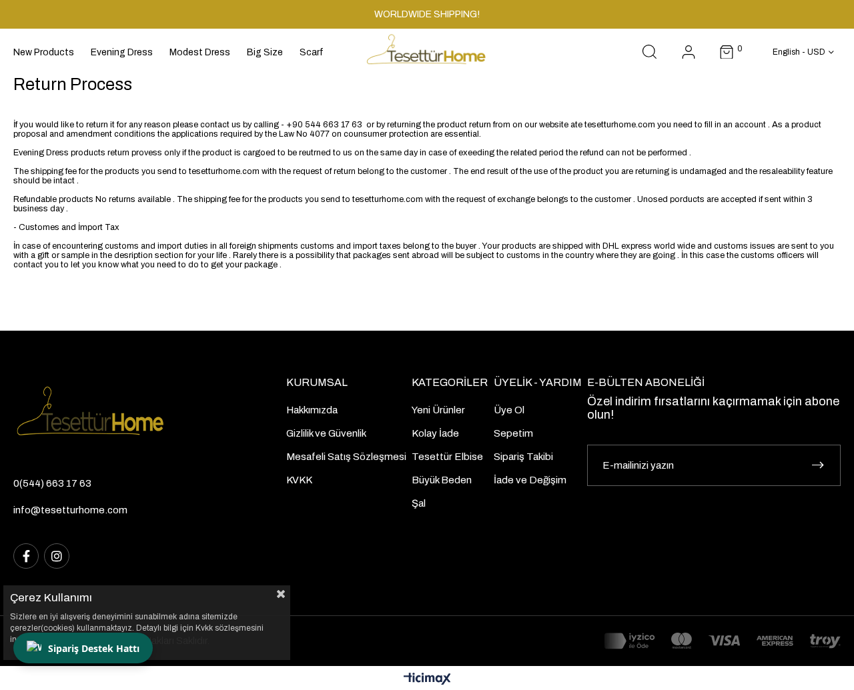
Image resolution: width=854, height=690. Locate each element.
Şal (419, 503)
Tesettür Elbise (447, 456)
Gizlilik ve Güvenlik (326, 433)
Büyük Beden (442, 480)
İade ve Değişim (530, 480)
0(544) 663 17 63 (52, 483)
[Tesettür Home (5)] (114, 415)
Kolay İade (435, 433)
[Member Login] (688, 52)
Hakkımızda (312, 410)
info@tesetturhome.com (70, 510)
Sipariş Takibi (523, 456)
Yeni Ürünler (438, 410)
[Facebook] (26, 556)
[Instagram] (56, 556)
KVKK (299, 480)
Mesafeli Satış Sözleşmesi (346, 456)
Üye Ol (509, 410)
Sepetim (513, 433)
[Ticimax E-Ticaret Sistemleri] (427, 680)
